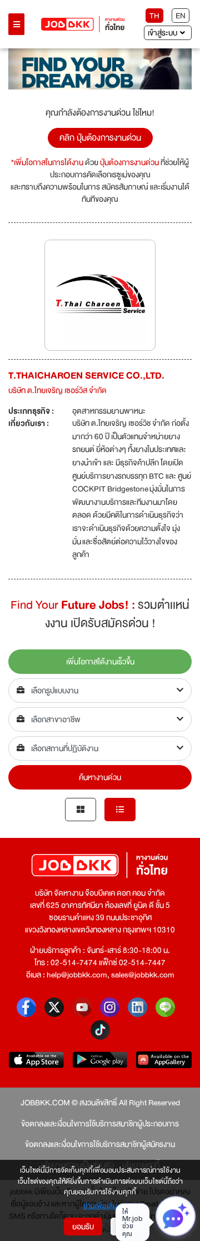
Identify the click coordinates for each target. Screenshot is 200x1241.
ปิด (123, 1226)
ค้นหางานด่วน (100, 777)
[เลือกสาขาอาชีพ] (100, 719)
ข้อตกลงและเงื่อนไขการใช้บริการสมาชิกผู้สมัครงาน (100, 1144)
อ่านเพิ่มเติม (100, 1206)
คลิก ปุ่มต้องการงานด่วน (100, 138)
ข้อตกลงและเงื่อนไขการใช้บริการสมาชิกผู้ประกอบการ (100, 1124)
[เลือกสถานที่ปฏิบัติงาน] (100, 748)
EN (181, 15)
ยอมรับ (83, 1226)
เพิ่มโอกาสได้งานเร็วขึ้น (100, 661)
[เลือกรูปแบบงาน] (100, 690)
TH (154, 15)
